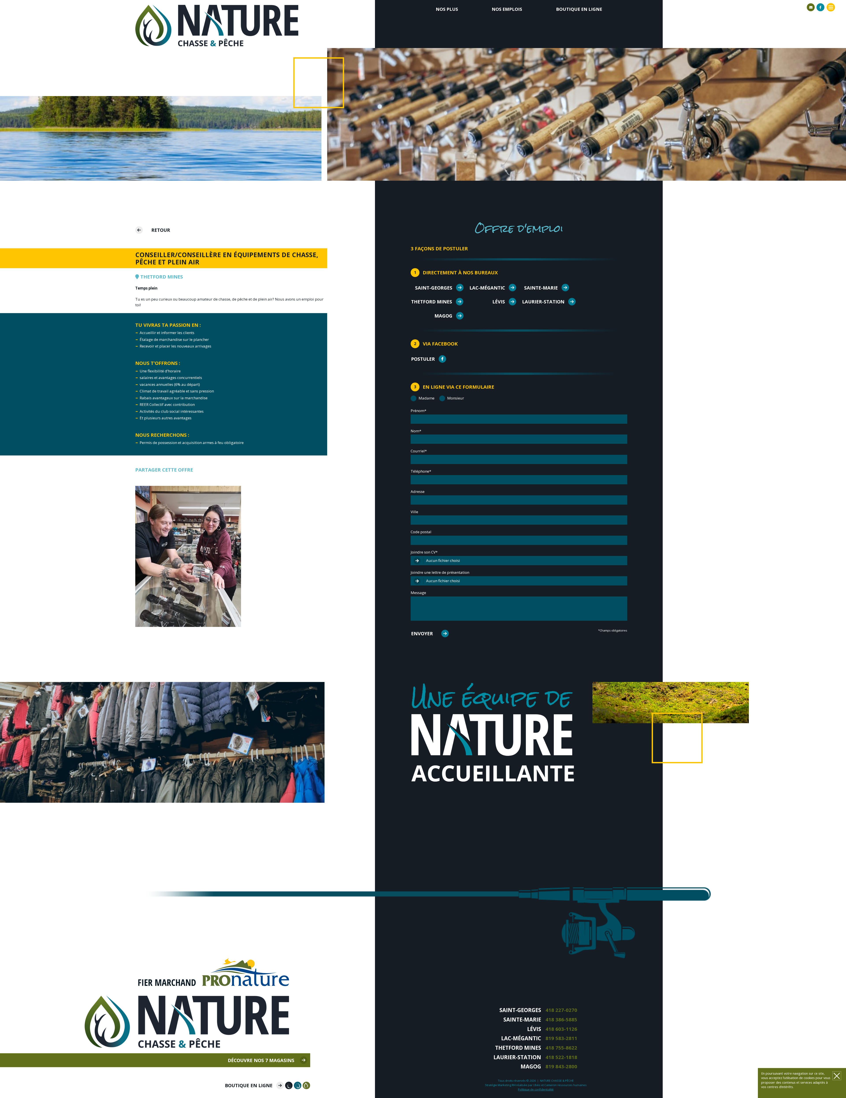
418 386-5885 (561, 1019)
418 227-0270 (561, 1010)
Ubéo (536, 1085)
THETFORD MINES (431, 301)
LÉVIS (498, 301)
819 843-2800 (561, 1066)
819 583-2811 (561, 1038)
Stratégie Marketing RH (500, 1085)
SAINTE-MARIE (541, 287)
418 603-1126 (561, 1029)
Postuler (423, 359)
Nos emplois (507, 9)
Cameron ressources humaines (565, 1085)
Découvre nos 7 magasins (261, 1060)
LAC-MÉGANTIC (487, 287)
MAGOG (443, 315)
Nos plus (447, 9)
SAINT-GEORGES (433, 287)
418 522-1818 (561, 1057)
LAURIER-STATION (543, 301)
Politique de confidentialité (536, 1089)
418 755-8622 (561, 1048)
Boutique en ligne (579, 9)
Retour (160, 230)
